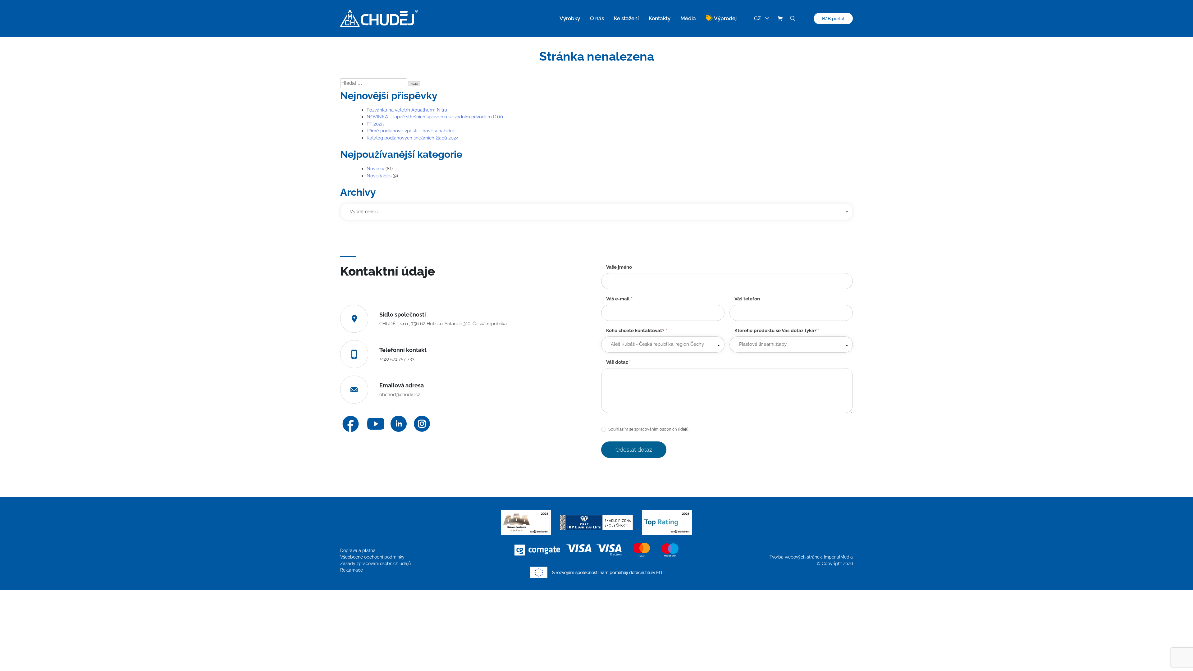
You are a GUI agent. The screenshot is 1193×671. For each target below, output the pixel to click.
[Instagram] (422, 424)
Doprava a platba (358, 550)
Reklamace (351, 570)
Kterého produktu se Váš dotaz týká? (776, 330)
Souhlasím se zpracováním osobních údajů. (648, 429)
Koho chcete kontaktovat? (636, 330)
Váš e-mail (619, 299)
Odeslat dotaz (633, 449)
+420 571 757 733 (396, 359)
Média (688, 18)
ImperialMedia (838, 557)
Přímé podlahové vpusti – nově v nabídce (411, 131)
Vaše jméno (619, 267)
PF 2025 (375, 124)
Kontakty (659, 18)
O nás (597, 18)
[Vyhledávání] (792, 18)
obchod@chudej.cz (399, 394)
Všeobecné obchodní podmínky (372, 557)
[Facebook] (350, 423)
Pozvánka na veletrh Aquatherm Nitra (407, 110)
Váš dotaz (618, 362)
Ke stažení (626, 18)
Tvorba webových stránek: (797, 557)
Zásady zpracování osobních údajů (375, 563)
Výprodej (725, 18)
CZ (757, 18)
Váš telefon (747, 299)
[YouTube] (375, 424)
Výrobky (570, 18)
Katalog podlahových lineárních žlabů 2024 (413, 138)
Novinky (375, 168)
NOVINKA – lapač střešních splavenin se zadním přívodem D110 (435, 117)
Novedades (379, 176)
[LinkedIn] (399, 424)
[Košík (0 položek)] (780, 18)
